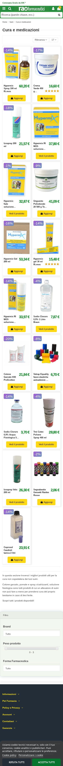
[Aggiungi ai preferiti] (13, 81)
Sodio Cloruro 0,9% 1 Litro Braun (40, 319)
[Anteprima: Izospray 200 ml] (20, 139)
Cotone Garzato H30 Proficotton (10, 377)
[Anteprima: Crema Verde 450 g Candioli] (49, 81)
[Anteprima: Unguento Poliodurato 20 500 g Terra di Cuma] (49, 196)
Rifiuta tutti (16, 762)
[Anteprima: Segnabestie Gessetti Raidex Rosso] (49, 485)
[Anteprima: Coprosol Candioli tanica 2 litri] (20, 543)
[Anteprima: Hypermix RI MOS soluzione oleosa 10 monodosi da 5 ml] (49, 139)
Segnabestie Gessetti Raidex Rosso (41, 492)
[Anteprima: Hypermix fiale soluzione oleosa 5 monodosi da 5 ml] (20, 196)
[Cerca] (10, 8)
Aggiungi (18, 98)
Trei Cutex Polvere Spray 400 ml (40, 435)
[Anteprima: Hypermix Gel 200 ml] (20, 254)
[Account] (53, 8)
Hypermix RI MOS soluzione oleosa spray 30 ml (10, 322)
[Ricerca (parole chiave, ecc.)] (59, 15)
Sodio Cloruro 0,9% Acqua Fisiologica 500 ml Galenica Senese (11, 437)
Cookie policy (9, 755)
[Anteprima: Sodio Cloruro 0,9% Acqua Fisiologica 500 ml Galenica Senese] (20, 427)
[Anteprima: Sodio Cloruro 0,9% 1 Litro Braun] (49, 312)
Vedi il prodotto (46, 156)
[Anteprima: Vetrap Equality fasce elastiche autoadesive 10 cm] (49, 369)
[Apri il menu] (4, 8)
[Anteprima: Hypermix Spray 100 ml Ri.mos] (20, 81)
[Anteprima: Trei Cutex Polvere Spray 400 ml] (49, 427)
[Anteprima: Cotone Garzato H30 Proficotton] (20, 369)
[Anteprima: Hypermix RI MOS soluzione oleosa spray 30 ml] (20, 312)
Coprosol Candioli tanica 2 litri (10, 550)
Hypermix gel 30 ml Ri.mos (38, 262)
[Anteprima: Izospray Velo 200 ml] (20, 485)
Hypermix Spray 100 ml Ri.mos (10, 88)
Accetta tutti (46, 762)
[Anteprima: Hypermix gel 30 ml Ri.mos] (49, 254)
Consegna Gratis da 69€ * (14, 3)
